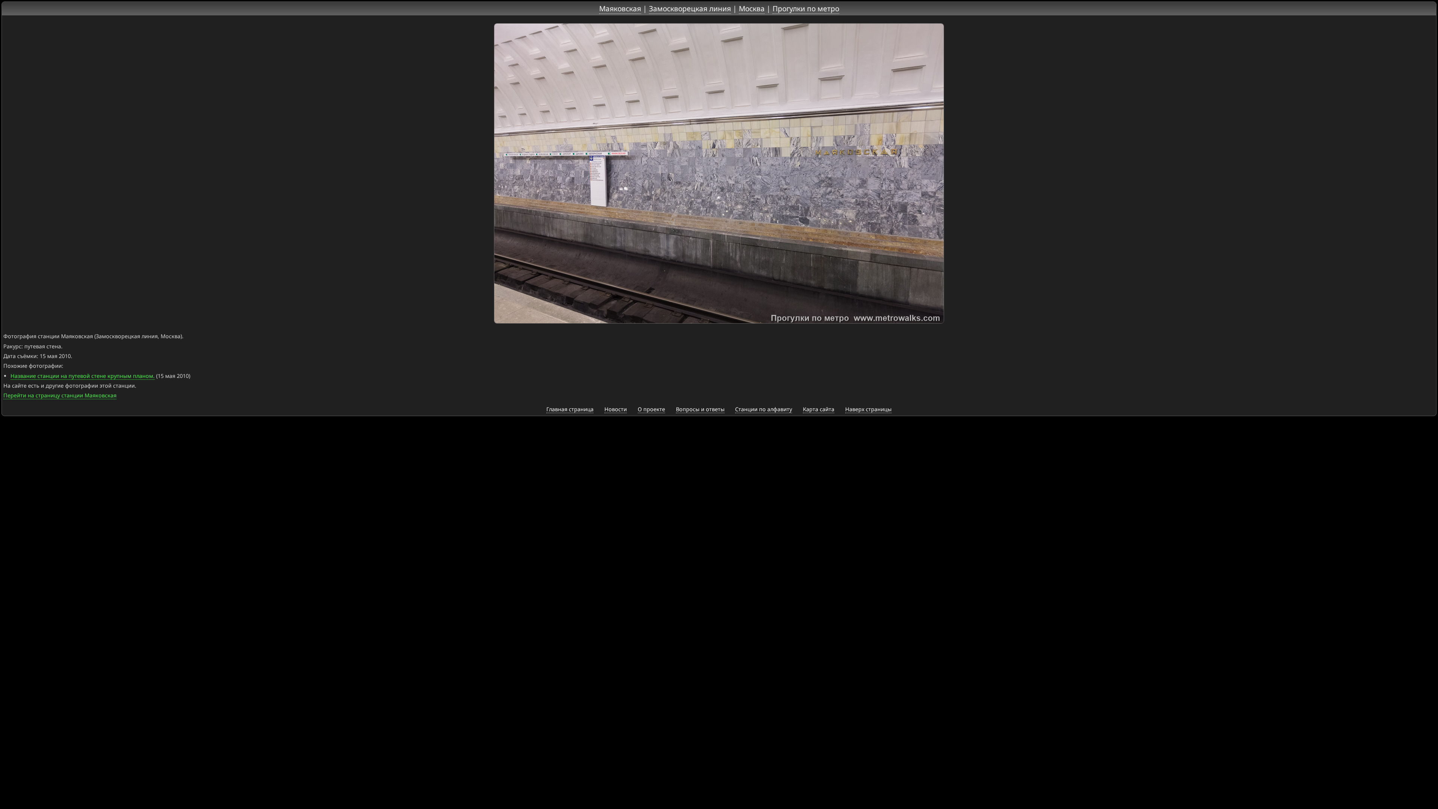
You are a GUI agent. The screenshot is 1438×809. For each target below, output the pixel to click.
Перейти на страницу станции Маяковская (59, 395)
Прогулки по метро (806, 8)
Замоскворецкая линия (690, 8)
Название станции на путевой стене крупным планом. (82, 375)
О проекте (651, 409)
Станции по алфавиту (763, 409)
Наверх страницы (868, 409)
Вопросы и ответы (700, 409)
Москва (752, 8)
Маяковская (620, 8)
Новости (615, 409)
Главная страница (570, 409)
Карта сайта (818, 409)
